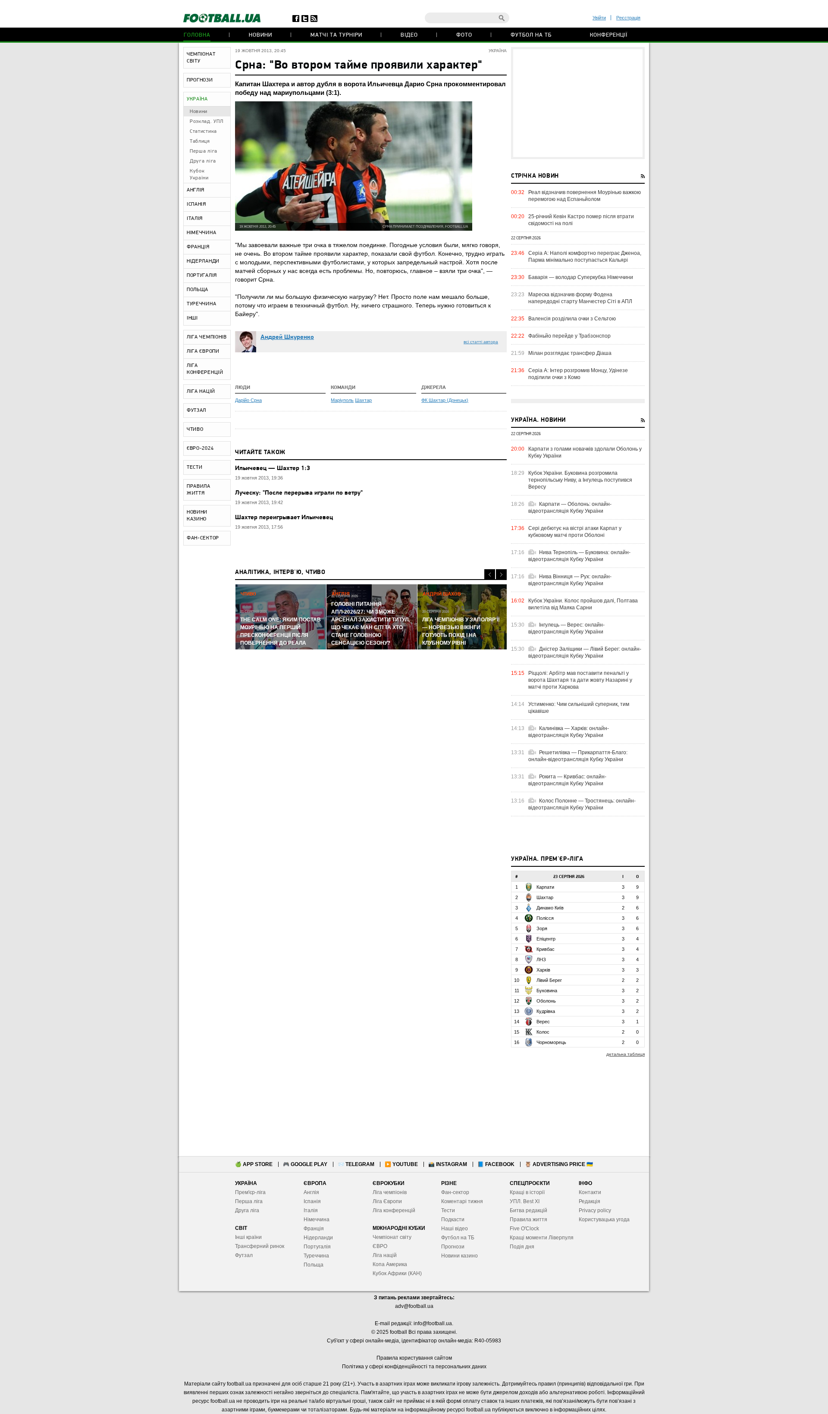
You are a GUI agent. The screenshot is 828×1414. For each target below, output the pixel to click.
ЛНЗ (541, 959)
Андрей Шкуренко (287, 337)
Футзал (244, 1255)
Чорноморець (551, 1042)
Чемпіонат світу (392, 1237)
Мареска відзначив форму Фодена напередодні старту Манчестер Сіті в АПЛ (580, 298)
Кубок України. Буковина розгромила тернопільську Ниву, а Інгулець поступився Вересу (580, 480)
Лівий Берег (549, 980)
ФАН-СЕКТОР (203, 538)
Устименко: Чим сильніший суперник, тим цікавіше (578, 707)
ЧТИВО (195, 429)
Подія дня (522, 1247)
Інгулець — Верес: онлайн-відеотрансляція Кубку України (566, 628)
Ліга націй (385, 1255)
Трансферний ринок (259, 1246)
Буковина (546, 990)
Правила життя (528, 1219)
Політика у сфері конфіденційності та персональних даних (414, 1367)
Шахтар (363, 400)
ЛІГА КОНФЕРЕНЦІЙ (205, 369)
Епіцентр (545, 938)
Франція (314, 1229)
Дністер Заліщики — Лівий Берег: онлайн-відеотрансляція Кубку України (584, 652)
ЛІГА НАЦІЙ (201, 391)
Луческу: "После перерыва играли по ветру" (299, 493)
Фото (464, 35)
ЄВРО (380, 1246)
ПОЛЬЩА (197, 289)
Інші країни (248, 1237)
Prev (489, 574)
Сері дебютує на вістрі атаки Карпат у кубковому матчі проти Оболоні (574, 531)
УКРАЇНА (197, 99)
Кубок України (199, 175)
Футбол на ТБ (531, 35)
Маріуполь (342, 400)
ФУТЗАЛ (196, 410)
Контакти (590, 1192)
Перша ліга (203, 151)
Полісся (545, 918)
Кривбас (545, 949)
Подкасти (452, 1219)
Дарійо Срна (248, 400)
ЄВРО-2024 (200, 448)
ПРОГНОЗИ (200, 80)
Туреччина (316, 1256)
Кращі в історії (527, 1192)
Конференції (608, 35)
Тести (448, 1210)
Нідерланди (318, 1238)
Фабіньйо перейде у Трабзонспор (569, 336)
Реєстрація (628, 17)
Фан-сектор (455, 1192)
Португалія (317, 1247)
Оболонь (546, 1000)
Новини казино (459, 1256)
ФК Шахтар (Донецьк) (444, 400)
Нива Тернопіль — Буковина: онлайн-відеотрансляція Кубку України (579, 555)
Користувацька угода (604, 1219)
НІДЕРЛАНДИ (203, 261)
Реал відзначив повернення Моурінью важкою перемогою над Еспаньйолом (584, 195)
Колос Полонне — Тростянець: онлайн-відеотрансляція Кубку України (582, 804)
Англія (311, 1192)
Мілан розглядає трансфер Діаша (570, 353)
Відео (409, 35)
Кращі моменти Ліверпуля (542, 1238)
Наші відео (454, 1229)
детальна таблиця (625, 1054)
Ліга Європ (386, 1201)
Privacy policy (595, 1210)
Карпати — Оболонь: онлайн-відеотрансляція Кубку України (570, 507)
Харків (543, 969)
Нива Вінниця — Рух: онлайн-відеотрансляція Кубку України (570, 580)
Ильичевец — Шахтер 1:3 (272, 468)
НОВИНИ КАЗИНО (197, 516)
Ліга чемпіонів (390, 1192)
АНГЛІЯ (195, 190)
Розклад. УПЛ (206, 121)
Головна (197, 35)
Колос (542, 1032)
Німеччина (316, 1219)
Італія (311, 1210)
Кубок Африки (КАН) (397, 1273)
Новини (260, 35)
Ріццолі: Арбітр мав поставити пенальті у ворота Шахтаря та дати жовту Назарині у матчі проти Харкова (580, 680)
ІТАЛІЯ (195, 218)
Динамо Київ (550, 907)
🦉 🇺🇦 (559, 1164)
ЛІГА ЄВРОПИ (203, 351)
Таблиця (200, 141)
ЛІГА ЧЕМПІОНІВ (207, 337)
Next (501, 574)
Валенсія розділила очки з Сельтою (572, 319)
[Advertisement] (578, 103)
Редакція (589, 1201)
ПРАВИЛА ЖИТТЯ (198, 490)
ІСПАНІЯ (196, 204)
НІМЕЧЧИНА (201, 232)
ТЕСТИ (195, 467)
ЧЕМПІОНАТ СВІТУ (201, 58)
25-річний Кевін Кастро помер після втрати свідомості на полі (581, 219)
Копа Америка (390, 1264)
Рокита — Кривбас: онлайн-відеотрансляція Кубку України (567, 780)
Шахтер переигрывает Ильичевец (284, 517)
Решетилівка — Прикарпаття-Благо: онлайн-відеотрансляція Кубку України (577, 755)
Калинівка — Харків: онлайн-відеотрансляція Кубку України (568, 731)
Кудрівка (545, 1011)
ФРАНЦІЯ (198, 247)
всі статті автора (481, 341)
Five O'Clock (524, 1229)
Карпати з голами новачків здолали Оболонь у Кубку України (585, 452)
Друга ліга (203, 161)
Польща (313, 1265)
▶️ (401, 1164)
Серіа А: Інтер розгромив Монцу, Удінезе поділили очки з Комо (578, 373)
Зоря (541, 928)
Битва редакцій (528, 1210)
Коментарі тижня (462, 1201)
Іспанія (312, 1201)
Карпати (545, 887)
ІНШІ (192, 318)
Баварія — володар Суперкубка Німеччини (580, 277)
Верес (543, 1021)
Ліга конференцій (394, 1210)
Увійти (599, 17)
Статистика (203, 131)
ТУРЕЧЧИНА (201, 304)
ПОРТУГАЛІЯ (202, 275)
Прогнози (452, 1247)
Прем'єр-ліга (250, 1192)
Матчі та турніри (336, 35)
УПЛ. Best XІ (524, 1201)
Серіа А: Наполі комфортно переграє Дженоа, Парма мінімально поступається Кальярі (584, 256)
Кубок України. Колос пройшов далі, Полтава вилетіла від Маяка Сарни (583, 604)
